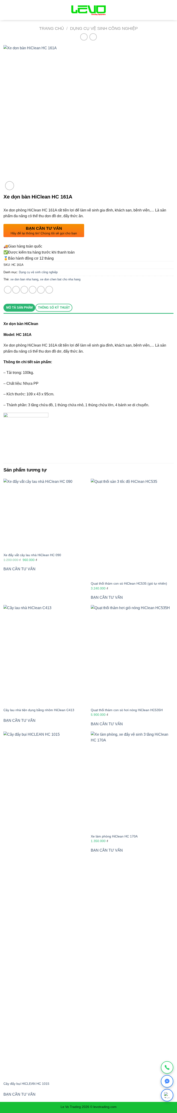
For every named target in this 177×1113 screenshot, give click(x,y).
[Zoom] (9, 185)
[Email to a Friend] (32, 290)
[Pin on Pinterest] (41, 290)
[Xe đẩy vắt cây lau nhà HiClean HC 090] (44, 514)
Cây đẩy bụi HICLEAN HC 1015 (26, 1083)
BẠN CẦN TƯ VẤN (19, 569)
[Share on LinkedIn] (49, 290)
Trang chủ (51, 28)
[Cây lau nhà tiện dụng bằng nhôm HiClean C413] (44, 655)
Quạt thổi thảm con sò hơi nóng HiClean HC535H (127, 710)
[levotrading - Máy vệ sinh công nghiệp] (88, 10)
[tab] (19, 308)
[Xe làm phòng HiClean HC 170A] (132, 781)
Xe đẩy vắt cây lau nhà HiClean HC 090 (32, 555)
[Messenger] (167, 1081)
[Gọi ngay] (167, 1067)
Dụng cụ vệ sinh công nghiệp (104, 28)
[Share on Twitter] (24, 290)
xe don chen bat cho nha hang (60, 279)
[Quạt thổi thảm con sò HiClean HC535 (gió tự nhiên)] (132, 528)
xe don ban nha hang (24, 279)
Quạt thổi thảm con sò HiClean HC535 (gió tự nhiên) (129, 583)
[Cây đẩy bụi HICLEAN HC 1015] (44, 905)
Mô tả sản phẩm (19, 307)
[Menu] (6, 10)
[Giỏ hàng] (169, 10)
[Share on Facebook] (16, 290)
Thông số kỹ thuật (54, 307)
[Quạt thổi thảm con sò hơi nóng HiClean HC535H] (132, 655)
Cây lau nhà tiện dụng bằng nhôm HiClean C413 (38, 710)
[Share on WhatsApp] (8, 290)
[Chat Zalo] (167, 1095)
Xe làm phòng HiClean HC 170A (114, 836)
